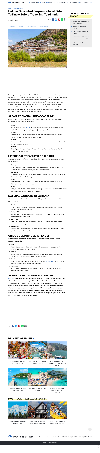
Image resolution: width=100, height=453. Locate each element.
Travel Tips (52, 2)
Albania (10, 278)
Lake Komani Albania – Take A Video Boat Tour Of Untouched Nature (57, 363)
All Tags (90, 436)
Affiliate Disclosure (66, 436)
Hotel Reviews (84, 2)
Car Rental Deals (31, 26)
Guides (43, 2)
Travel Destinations (43, 26)
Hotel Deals (12, 26)
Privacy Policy (58, 436)
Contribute (47, 436)
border (28, 127)
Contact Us (74, 436)
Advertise (80, 436)
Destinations (34, 2)
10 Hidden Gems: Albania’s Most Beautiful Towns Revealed (57, 390)
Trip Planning (73, 2)
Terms (52, 436)
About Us (41, 436)
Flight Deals (21, 26)
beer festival (49, 261)
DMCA (85, 436)
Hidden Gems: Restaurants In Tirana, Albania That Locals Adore (81, 38)
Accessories (62, 2)
